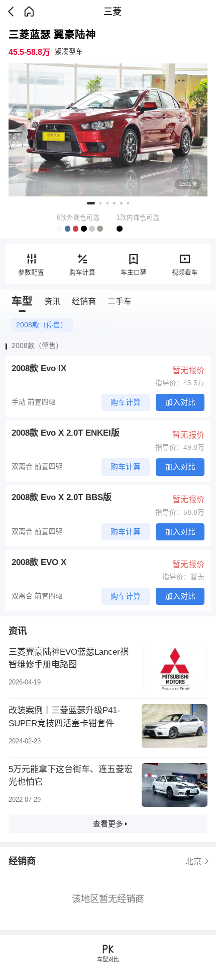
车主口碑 (134, 272)
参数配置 (31, 272)
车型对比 (108, 959)
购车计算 (82, 272)
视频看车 (185, 272)
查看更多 (108, 824)
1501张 (188, 184)
